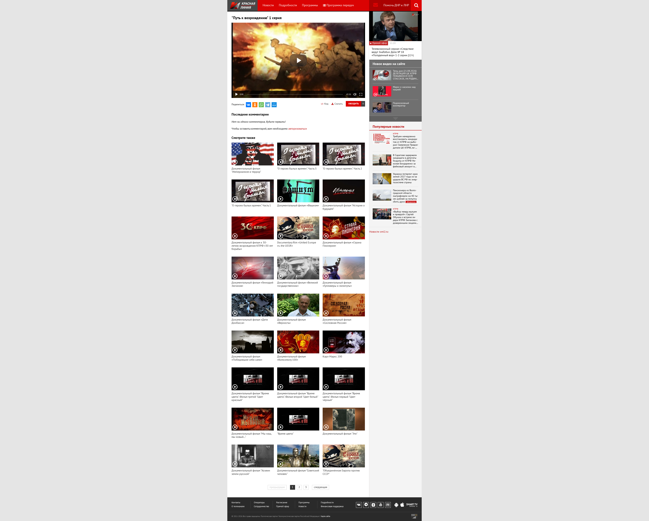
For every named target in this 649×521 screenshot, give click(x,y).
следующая (320, 487)
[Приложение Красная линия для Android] (396, 505)
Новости (268, 5)
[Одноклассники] (254, 104)
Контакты (236, 503)
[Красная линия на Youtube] (380, 505)
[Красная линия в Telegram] (366, 505)
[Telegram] (267, 104)
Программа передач (340, 5)
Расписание (281, 503)
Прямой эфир (282, 506)
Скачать (338, 103)
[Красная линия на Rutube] (388, 505)
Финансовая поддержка (332, 506)
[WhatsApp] (261, 104)
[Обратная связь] (375, 5)
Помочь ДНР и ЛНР (396, 5)
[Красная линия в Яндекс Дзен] (373, 505)
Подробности (288, 5)
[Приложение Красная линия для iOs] (402, 505)
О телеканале (238, 506)
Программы (310, 5)
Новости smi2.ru (378, 231)
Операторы (259, 503)
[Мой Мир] (274, 104)
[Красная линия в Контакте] (359, 505)
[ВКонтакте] (248, 104)
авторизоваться (297, 128)
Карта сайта (325, 516)
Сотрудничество (261, 506)
